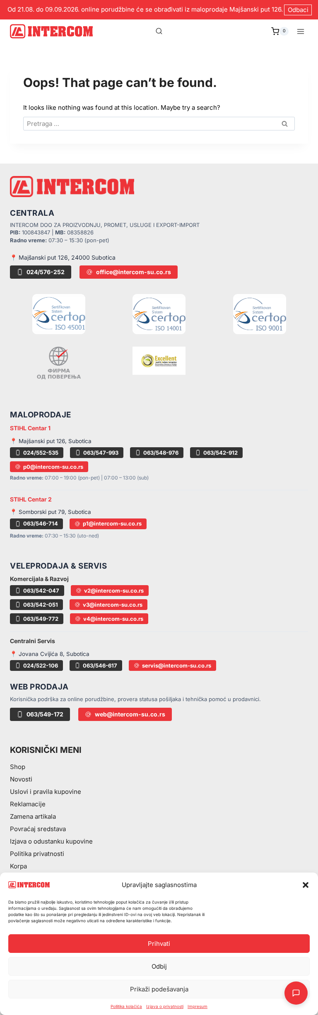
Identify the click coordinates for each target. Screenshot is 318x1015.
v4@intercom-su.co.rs (113, 618)
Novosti (21, 779)
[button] (305, 885)
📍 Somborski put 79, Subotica (50, 512)
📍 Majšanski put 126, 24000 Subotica (63, 257)
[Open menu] (300, 31)
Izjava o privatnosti (164, 1006)
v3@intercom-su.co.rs (112, 604)
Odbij (159, 966)
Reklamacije (28, 804)
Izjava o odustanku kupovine (51, 841)
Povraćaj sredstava (38, 829)
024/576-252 (45, 271)
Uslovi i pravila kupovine (45, 792)
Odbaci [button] (298, 10)
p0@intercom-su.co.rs (53, 466)
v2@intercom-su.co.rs (114, 590)
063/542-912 (220, 452)
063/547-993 (100, 452)
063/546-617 (100, 665)
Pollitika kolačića (126, 1006)
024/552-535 (40, 452)
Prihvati (159, 943)
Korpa (18, 866)
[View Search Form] (159, 31)
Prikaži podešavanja (159, 989)
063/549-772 (40, 618)
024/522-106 (40, 665)
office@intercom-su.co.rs (133, 271)
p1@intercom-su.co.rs (112, 523)
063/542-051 (40, 604)
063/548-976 (160, 452)
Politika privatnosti (37, 854)
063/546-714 (40, 523)
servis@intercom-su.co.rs (176, 665)
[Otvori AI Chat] (296, 993)
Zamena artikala (33, 816)
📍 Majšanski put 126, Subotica (51, 441)
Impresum (197, 1006)
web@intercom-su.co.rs (130, 714)
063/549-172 (44, 714)
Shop (17, 767)
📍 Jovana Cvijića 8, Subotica (49, 654)
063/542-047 (41, 590)
